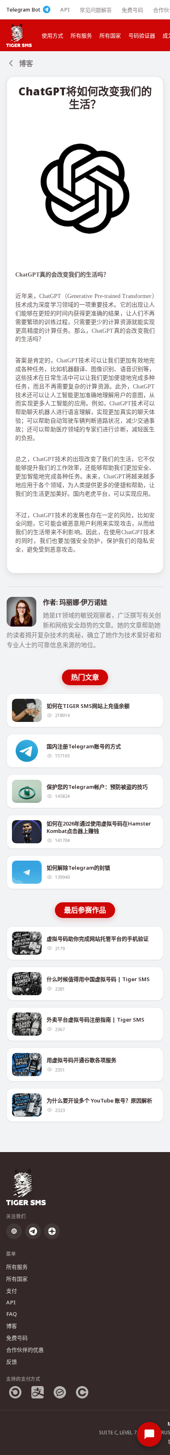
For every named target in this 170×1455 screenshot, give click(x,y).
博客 (11, 1326)
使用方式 (52, 35)
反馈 (11, 1361)
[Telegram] (33, 1231)
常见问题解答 (96, 10)
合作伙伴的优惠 (25, 1349)
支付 (11, 1290)
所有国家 (110, 35)
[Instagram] (14, 1231)
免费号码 (132, 10)
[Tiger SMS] (19, 35)
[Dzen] (52, 1231)
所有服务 (81, 35)
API (65, 9)
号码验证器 (141, 35)
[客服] (149, 1434)
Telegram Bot (23, 9)
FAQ (11, 1314)
